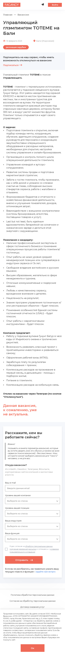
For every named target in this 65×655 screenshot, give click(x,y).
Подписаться (11, 65)
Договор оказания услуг (32, 607)
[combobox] (32, 488)
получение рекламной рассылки (23, 549)
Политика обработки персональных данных (32, 595)
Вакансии (23, 14)
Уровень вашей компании (18, 495)
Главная (7, 14)
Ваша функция (12, 533)
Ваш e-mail (10, 483)
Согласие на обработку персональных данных (33, 601)
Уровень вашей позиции (17, 508)
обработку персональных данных (38, 546)
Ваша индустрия (13, 521)
